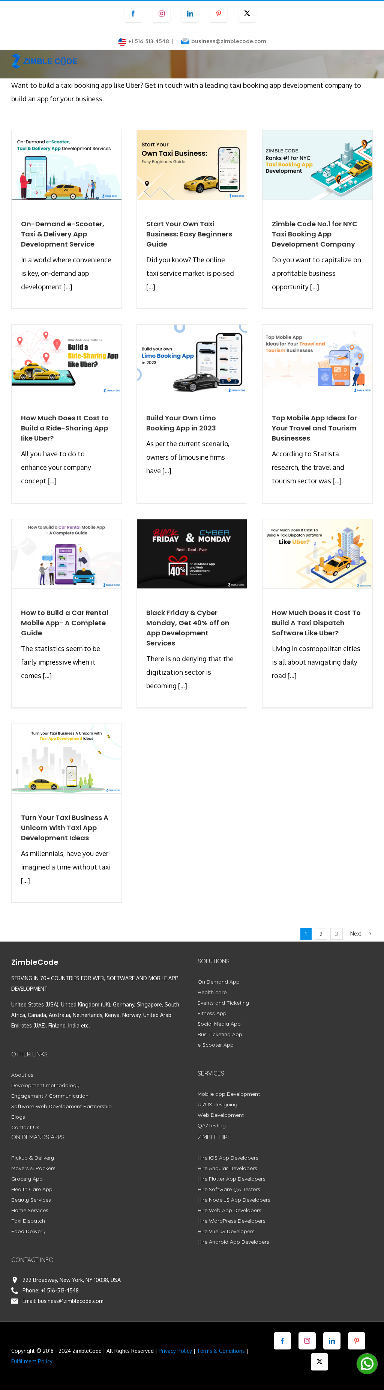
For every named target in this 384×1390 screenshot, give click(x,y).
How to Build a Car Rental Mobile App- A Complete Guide (64, 623)
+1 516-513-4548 (60, 1290)
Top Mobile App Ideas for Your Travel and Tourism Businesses (314, 428)
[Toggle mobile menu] (369, 61)
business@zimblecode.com (228, 41)
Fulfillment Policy (31, 1361)
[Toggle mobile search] (353, 61)
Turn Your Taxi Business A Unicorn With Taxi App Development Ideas (64, 827)
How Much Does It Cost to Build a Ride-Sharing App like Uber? (65, 428)
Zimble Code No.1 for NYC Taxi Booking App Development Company (314, 234)
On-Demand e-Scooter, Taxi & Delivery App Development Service (62, 234)
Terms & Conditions (221, 1351)
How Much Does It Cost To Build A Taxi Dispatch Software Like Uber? (316, 623)
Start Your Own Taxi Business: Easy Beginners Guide (189, 234)
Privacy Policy (175, 1351)
